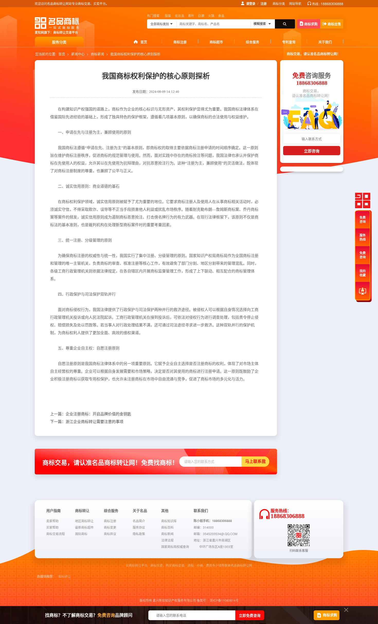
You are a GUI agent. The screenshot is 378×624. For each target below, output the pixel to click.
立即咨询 (311, 151)
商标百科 (167, 527)
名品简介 (139, 521)
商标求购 (311, 23)
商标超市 (216, 41)
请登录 (250, 3)
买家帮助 (52, 527)
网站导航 (295, 3)
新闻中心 (78, 53)
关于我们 (325, 41)
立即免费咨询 (249, 615)
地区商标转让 (84, 521)
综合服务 (252, 41)
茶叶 (191, 15)
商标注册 (180, 41)
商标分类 (279, 3)
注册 (263, 3)
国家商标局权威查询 (175, 546)
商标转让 (64, 577)
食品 (221, 15)
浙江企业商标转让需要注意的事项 (86, 422)
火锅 (211, 15)
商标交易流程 (55, 533)
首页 (143, 41)
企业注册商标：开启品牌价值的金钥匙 (90, 414)
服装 (168, 15)
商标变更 (110, 527)
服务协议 (139, 527)
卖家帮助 (52, 521)
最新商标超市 (84, 527)
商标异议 (110, 533)
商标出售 (334, 23)
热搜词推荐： (46, 577)
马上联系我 (255, 461)
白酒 (201, 15)
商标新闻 (97, 53)
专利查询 (288, 41)
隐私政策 (139, 533)
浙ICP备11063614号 (224, 600)
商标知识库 (169, 521)
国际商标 (81, 533)
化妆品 (179, 15)
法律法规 (167, 540)
